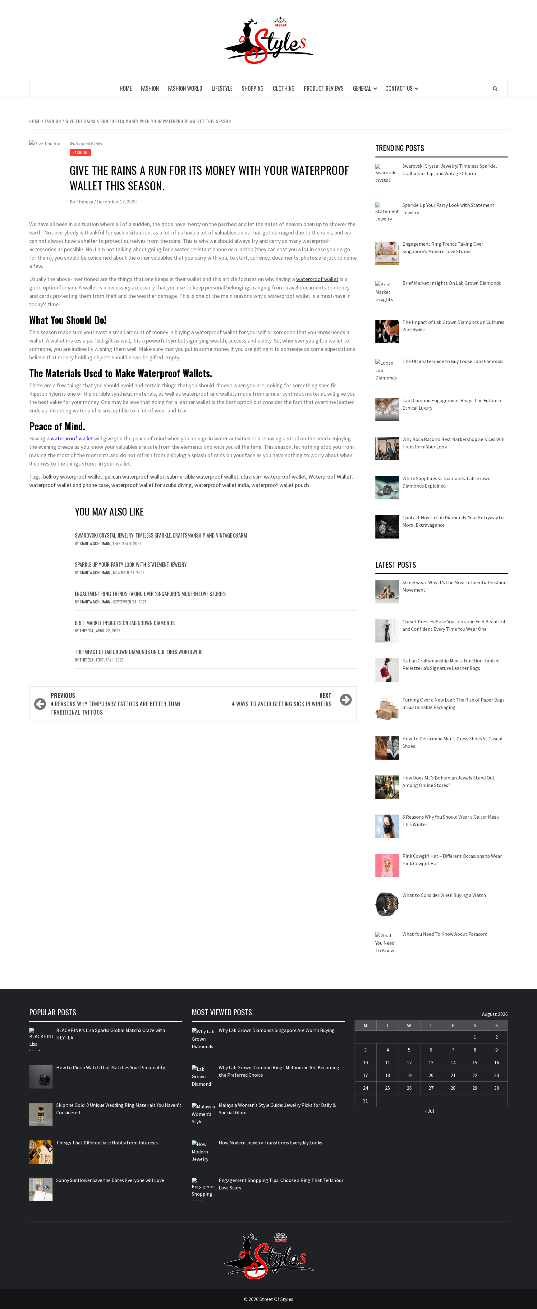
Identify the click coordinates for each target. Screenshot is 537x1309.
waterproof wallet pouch (280, 485)
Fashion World (185, 88)
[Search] (495, 88)
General (362, 88)
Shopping (253, 88)
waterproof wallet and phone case (69, 485)
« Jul (429, 1111)
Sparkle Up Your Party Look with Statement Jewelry (131, 564)
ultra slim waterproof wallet (273, 476)
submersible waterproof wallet (202, 476)
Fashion (150, 88)
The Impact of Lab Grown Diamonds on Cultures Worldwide (138, 652)
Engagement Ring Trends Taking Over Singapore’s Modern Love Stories (150, 594)
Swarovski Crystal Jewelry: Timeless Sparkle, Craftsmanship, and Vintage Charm (161, 535)
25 (387, 1088)
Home (126, 88)
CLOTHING (284, 88)
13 (431, 1062)
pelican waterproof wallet (134, 476)
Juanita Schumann (95, 543)
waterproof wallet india (221, 485)
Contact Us (399, 88)
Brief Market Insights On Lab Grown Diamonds (125, 623)
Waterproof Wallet (330, 476)
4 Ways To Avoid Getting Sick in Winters (282, 699)
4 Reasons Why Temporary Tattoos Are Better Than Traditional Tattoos (115, 703)
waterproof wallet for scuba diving (151, 485)
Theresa (85, 201)
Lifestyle (222, 88)
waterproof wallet (317, 279)
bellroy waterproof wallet (72, 476)
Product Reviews (324, 88)
